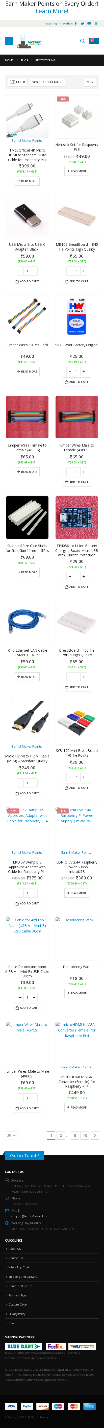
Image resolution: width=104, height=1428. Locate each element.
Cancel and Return (21, 1286)
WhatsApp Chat (19, 1267)
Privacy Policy (17, 1314)
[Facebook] (76, 23)
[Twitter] (83, 23)
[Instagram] (96, 23)
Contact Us (16, 1258)
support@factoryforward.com (30, 1216)
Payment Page (17, 1295)
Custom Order (18, 1304)
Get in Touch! (24, 1155)
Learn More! (52, 11)
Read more (29, 181)
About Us (15, 1248)
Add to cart (29, 281)
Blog (11, 1323)
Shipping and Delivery (23, 1276)
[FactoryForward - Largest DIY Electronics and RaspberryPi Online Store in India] (29, 41)
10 (85, 1135)
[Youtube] (89, 23)
